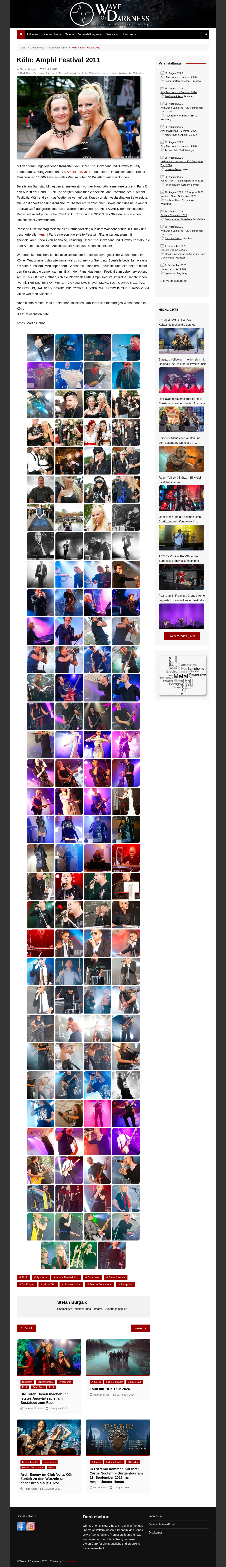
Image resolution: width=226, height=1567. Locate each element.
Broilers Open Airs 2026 (173, 215)
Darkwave (38, 73)
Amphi (43, 234)
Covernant (93, 1277)
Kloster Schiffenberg (176, 135)
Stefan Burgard (28, 69)
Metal (51, 1467)
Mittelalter (138, 73)
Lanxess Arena (173, 169)
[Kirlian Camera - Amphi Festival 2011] (40, 829)
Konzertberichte (45, 1382)
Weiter (138, 1328)
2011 (24, 1277)
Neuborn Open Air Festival (179, 200)
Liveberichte (50, 34)
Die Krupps (28, 1284)
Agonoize (42, 1277)
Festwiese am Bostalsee (178, 219)
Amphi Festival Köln (67, 1277)
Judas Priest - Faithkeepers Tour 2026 (181, 180)
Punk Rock (38, 1387)
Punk (25, 1387)
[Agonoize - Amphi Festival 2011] (40, 347)
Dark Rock (26, 73)
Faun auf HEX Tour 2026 (110, 1389)
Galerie (69, 34)
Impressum (155, 1516)
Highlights (27, 1382)
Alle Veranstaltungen (173, 280)
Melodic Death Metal (32, 1467)
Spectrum (170, 273)
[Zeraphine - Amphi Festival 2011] (97, 1141)
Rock (51, 1387)
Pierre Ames (30, 1488)
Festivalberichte (72, 73)
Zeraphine (126, 1284)
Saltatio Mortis (72, 1284)
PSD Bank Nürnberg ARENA (180, 115)
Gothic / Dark (109, 73)
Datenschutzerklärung (162, 1524)
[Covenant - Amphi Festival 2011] (126, 517)
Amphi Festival (77, 172)
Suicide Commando (101, 1284)
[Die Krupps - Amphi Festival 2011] (97, 631)
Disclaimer (155, 1532)
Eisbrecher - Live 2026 (173, 269)
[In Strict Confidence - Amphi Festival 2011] (69, 744)
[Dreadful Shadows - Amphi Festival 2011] (69, 687)
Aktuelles (32, 34)
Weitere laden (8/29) (182, 636)
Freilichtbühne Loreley (177, 184)
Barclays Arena (173, 238)
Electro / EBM (53, 73)
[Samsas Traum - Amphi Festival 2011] (69, 1085)
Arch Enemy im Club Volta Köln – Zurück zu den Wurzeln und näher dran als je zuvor (48, 1479)
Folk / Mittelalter (91, 73)
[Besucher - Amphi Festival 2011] (69, 404)
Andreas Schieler (33, 1408)
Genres (110, 34)
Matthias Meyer (101, 1394)
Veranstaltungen (88, 34)
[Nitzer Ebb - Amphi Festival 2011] (69, 943)
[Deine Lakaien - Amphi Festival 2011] (69, 574)
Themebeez (69, 1561)
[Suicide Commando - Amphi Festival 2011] (97, 1113)
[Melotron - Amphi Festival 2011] (126, 858)
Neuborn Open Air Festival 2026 (178, 196)
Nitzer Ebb (49, 1284)
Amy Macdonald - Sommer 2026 (178, 77)
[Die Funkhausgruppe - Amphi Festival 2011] (40, 1198)
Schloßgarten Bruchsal (177, 81)
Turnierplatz (171, 150)
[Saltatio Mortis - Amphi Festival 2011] (97, 1000)
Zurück (29, 1328)
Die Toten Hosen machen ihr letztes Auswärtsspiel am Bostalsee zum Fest (44, 1398)
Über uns (127, 34)
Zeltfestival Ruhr (174, 96)
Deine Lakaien (117, 1277)
